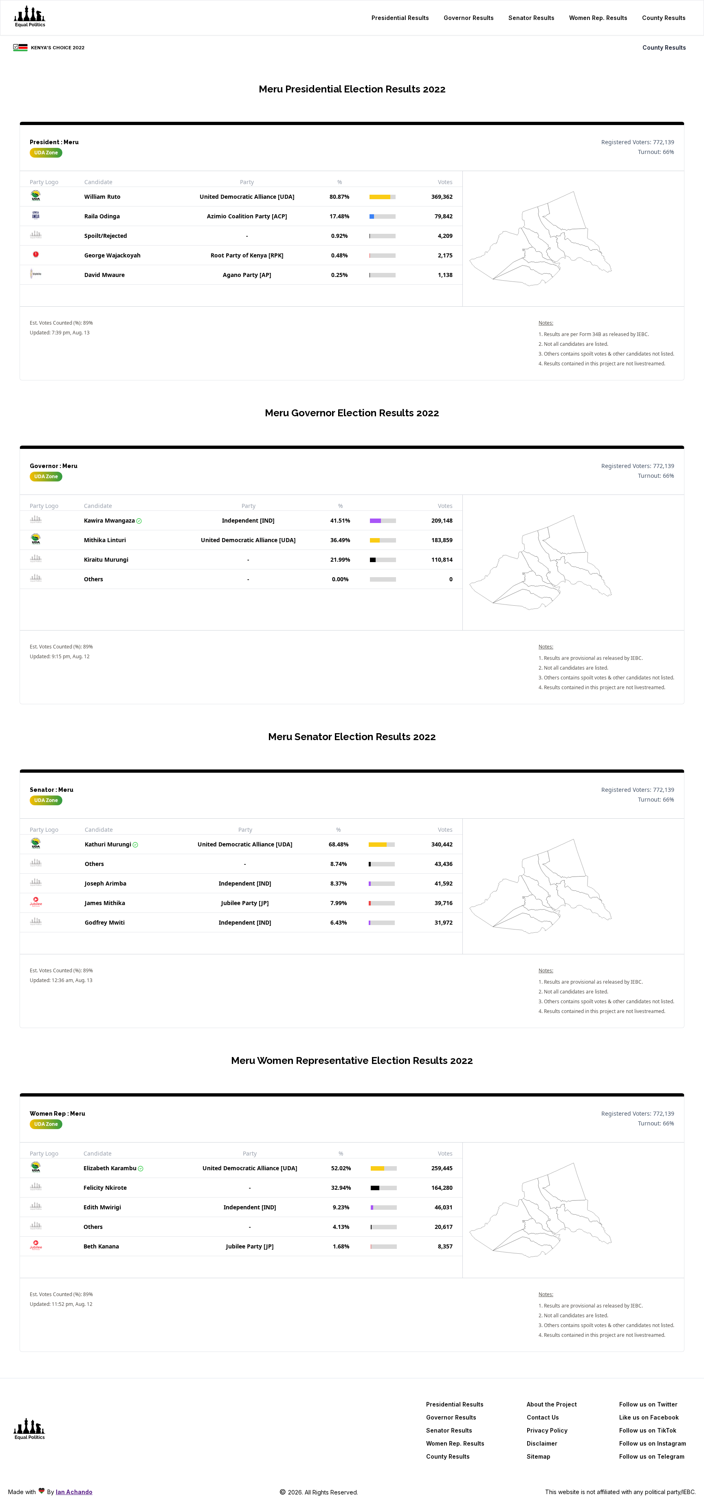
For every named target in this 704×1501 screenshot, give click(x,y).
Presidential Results (400, 17)
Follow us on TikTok (647, 1430)
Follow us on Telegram (651, 1456)
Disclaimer (542, 1443)
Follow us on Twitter (648, 1404)
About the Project (552, 1404)
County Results (664, 17)
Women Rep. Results (598, 17)
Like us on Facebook (649, 1417)
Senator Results (531, 17)
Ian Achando (74, 1491)
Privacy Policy (547, 1430)
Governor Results (469, 17)
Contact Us (543, 1417)
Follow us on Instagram (652, 1443)
